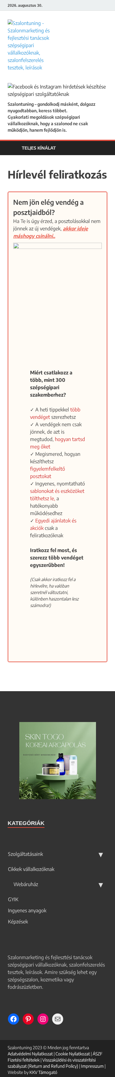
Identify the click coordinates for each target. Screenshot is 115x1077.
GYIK (13, 899)
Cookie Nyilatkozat (73, 1053)
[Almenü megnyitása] (100, 854)
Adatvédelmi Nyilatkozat (30, 1053)
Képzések (18, 921)
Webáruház (25, 884)
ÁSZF (97, 1053)
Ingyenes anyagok (27, 910)
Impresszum (92, 1066)
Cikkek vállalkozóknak (31, 869)
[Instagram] (105, 5)
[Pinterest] (98, 5)
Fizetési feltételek (24, 1060)
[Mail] (57, 1019)
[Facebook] (90, 5)
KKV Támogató (43, 1072)
